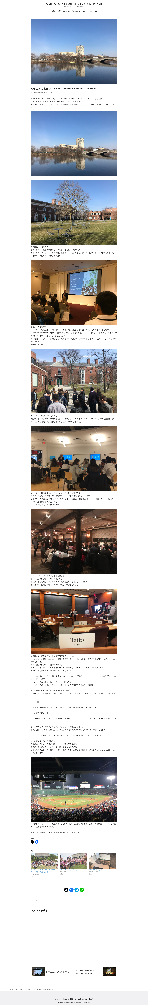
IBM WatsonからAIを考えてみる (57, 972)
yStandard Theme (63, 1002)
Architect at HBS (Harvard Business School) (74, 3)
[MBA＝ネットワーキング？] (73, 861)
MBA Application (64, 11)
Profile (53, 11)
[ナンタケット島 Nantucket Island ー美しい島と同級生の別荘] (44, 861)
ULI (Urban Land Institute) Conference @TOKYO (85, 971)
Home (11, 989)
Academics (76, 11)
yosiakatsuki (73, 1002)
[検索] (96, 11)
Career (89, 11)
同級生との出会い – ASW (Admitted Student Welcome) (37, 989)
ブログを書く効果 (95, 870)
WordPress (87, 1002)
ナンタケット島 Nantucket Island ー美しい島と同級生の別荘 (44, 871)
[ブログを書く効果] (102, 861)
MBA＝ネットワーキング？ (69, 870)
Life (83, 11)
